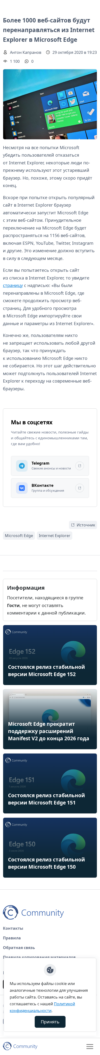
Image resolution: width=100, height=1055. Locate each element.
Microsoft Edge (19, 535)
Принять (50, 1022)
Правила (12, 938)
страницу (13, 285)
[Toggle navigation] (90, 1046)
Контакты (13, 928)
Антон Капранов (25, 52)
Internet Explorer (54, 535)
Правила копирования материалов (39, 957)
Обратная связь (19, 947)
